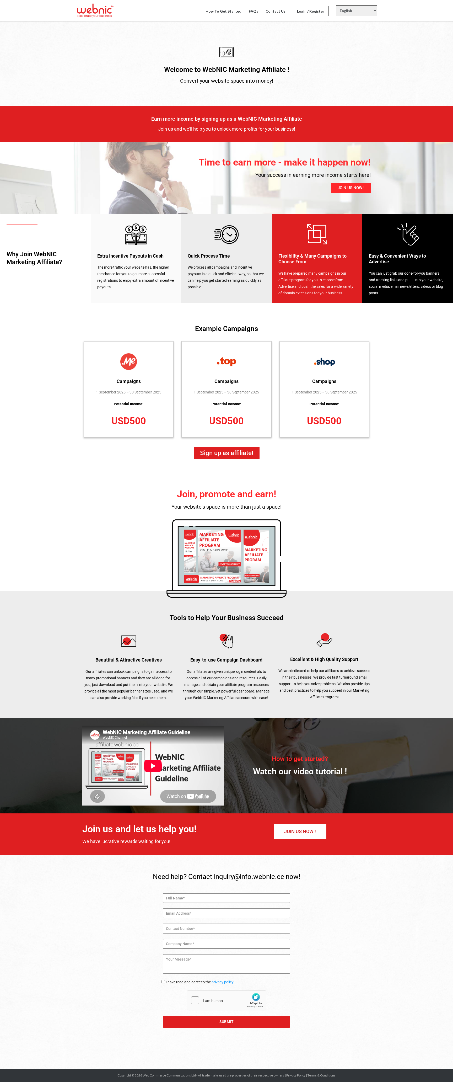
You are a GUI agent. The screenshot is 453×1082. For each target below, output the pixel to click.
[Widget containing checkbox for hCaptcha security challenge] (226, 1000)
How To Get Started (223, 11)
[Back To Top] (440, 1069)
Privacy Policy (295, 1075)
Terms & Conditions (322, 1075)
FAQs (253, 11)
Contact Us (275, 11)
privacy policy (223, 982)
